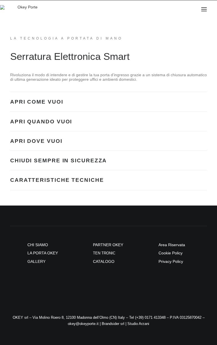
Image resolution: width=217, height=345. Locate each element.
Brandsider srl (113, 324)
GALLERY (36, 261)
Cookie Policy (171, 253)
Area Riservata (172, 245)
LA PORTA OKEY (42, 253)
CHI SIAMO (37, 245)
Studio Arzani (138, 324)
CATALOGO (103, 261)
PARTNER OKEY (108, 245)
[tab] (108, 102)
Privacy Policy (171, 261)
